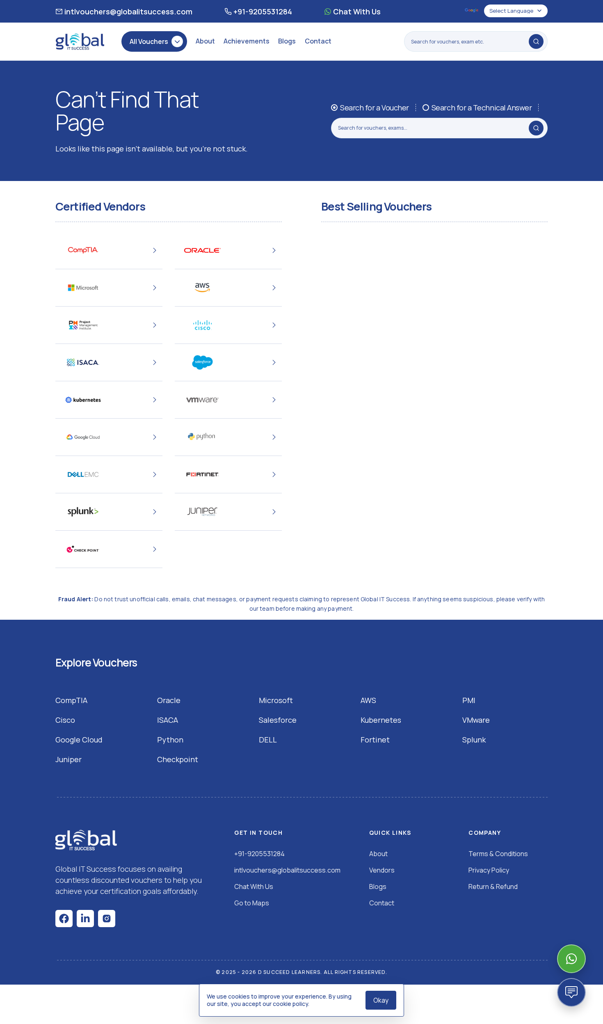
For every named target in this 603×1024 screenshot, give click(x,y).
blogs (377, 886)
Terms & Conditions (498, 853)
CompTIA (71, 700)
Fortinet (375, 740)
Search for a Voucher (374, 107)
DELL (268, 740)
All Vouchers (149, 41)
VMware (476, 720)
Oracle (168, 700)
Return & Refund (493, 886)
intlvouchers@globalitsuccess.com (128, 11)
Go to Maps (251, 902)
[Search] (536, 41)
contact (381, 902)
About (205, 41)
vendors (382, 870)
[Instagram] (106, 918)
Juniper (68, 759)
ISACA (167, 720)
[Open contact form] (571, 992)
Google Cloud (79, 740)
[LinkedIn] (85, 918)
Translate (472, 11)
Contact (318, 41)
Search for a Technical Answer (482, 107)
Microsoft (276, 700)
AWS (368, 700)
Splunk (474, 740)
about (378, 853)
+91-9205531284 (262, 11)
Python (170, 740)
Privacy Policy (488, 870)
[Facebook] (64, 918)
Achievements (247, 41)
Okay (380, 1000)
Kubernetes (381, 720)
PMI (468, 700)
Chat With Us (357, 11)
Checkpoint (177, 759)
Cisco (65, 720)
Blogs (287, 41)
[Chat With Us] (571, 958)
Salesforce (278, 720)
